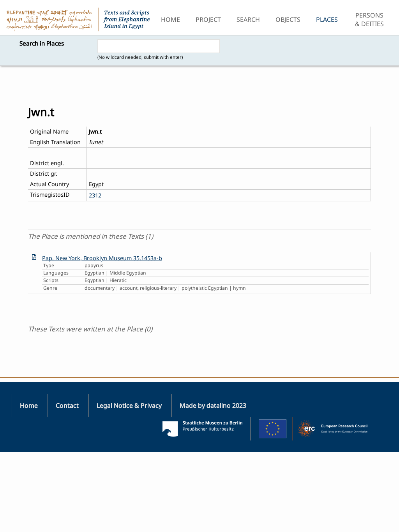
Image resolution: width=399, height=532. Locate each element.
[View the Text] (34, 257)
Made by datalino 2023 (213, 405)
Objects (287, 19)
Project (208, 19)
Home (170, 19)
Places (327, 19)
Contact (67, 405)
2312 (95, 195)
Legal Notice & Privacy (129, 405)
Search (248, 19)
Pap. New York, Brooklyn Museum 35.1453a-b (102, 258)
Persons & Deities (369, 19)
